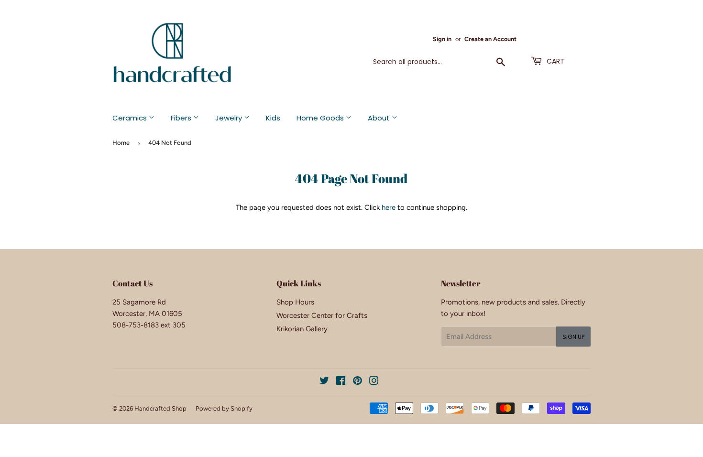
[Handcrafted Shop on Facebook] (341, 382)
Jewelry (229, 118)
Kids (273, 118)
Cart (554, 61)
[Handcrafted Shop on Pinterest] (357, 382)
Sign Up (573, 337)
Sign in (442, 39)
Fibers (182, 118)
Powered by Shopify (224, 408)
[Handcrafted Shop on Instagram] (374, 382)
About (380, 118)
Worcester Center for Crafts (321, 315)
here (388, 207)
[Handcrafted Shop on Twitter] (324, 382)
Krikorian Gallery (302, 329)
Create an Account (490, 39)
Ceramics (130, 118)
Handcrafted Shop (160, 408)
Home (121, 142)
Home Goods (321, 118)
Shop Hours (295, 302)
